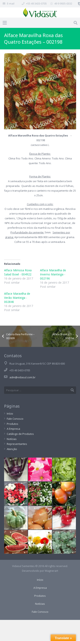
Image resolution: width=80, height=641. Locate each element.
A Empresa (13, 429)
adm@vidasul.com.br (22, 377)
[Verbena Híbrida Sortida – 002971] (40, 494)
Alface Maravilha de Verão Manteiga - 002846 (17, 298)
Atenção (12, 449)
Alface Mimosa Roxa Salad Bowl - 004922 (18, 272)
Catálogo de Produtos (20, 434)
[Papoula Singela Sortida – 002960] (40, 542)
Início (10, 413)
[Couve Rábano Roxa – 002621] (16, 469)
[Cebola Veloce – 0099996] (40, 518)
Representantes (17, 444)
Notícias (12, 439)
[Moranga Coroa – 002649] (16, 518)
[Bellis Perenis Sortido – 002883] (16, 494)
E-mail (10, 3)
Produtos (12, 424)
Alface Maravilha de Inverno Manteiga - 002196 (53, 274)
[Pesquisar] (76, 23)
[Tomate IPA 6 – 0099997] (64, 494)
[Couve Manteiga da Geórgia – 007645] (64, 542)
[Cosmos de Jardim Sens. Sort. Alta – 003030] (40, 469)
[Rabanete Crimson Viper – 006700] (64, 518)
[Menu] (5, 23)
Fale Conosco (15, 419)
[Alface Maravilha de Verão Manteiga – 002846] (64, 469)
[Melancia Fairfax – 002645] (16, 542)
